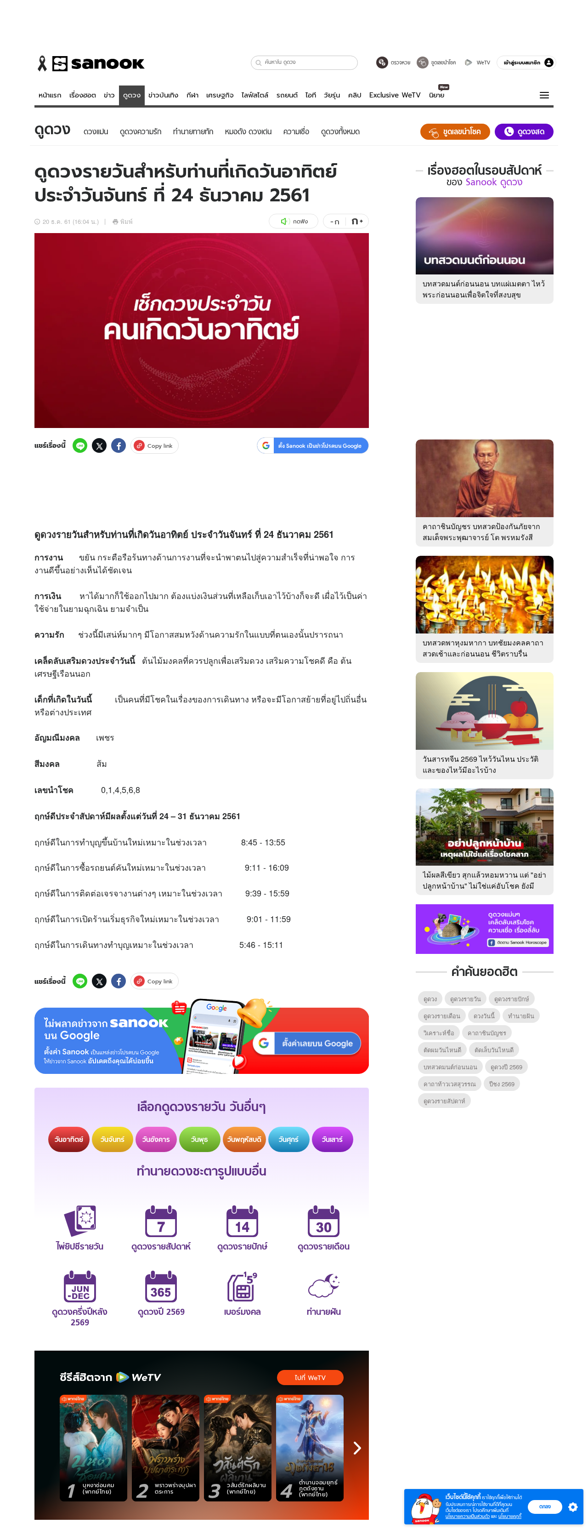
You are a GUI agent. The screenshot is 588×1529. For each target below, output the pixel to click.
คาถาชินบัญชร (487, 1032)
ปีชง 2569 (501, 1083)
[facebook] (118, 445)
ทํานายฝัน (521, 1015)
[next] (357, 1448)
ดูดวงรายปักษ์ (511, 998)
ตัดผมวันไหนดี (442, 1049)
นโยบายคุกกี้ (509, 1516)
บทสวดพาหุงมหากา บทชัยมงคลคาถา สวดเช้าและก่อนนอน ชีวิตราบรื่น (483, 648)
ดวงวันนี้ (484, 1015)
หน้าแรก (50, 95)
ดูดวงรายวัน (465, 998)
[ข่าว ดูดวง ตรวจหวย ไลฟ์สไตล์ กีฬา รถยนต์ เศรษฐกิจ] (89, 63)
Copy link (160, 446)
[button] (259, 62)
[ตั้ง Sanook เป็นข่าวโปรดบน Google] (201, 1036)
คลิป (355, 95)
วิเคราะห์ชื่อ (439, 1032)
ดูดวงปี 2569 (506, 1066)
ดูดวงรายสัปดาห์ (444, 1100)
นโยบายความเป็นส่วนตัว (468, 1516)
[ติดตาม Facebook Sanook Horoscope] (485, 928)
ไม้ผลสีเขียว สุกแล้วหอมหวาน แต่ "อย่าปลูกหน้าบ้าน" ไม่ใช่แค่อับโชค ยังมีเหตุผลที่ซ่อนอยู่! (484, 885)
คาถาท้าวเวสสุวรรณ (450, 1083)
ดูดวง (132, 95)
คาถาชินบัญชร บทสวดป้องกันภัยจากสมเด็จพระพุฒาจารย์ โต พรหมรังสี (481, 531)
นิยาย (436, 95)
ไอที (310, 95)
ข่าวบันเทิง (163, 95)
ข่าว (109, 95)
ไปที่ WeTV (310, 1377)
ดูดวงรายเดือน (442, 1015)
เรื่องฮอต (82, 95)
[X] (99, 445)
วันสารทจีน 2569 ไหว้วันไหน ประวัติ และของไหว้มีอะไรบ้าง (480, 764)
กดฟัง (300, 221)
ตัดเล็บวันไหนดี (494, 1049)
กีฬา (192, 95)
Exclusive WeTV (395, 95)
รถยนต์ (287, 95)
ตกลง (545, 1506)
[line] (80, 445)
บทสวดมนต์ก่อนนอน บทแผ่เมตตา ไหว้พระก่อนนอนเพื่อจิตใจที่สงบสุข (484, 289)
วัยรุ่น (332, 95)
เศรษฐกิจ (220, 95)
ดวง (48, 534)
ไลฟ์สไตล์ (255, 95)
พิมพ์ (126, 221)
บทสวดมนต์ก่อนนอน (450, 1066)
